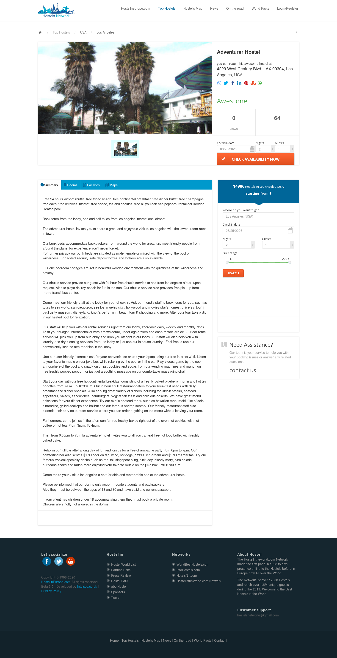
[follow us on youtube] (70, 561)
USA (83, 32)
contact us (242, 370)
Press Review (121, 575)
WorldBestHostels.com (193, 564)
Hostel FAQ (119, 581)
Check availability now (255, 159)
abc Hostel (119, 586)
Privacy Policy (51, 591)
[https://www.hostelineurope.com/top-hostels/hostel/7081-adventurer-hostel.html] (58, 10)
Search (233, 273)
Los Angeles (105, 32)
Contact (219, 640)
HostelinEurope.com (56, 581)
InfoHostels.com (188, 569)
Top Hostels (166, 8)
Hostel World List (123, 564)
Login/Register (287, 8)
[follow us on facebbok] (46, 561)
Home (114, 640)
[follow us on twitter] (58, 561)
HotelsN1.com (187, 575)
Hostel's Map (192, 8)
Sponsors (118, 592)
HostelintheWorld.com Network (199, 581)
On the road (235, 8)
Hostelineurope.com (135, 8)
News (214, 8)
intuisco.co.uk (87, 586)
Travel (115, 597)
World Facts (260, 8)
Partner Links (120, 569)
